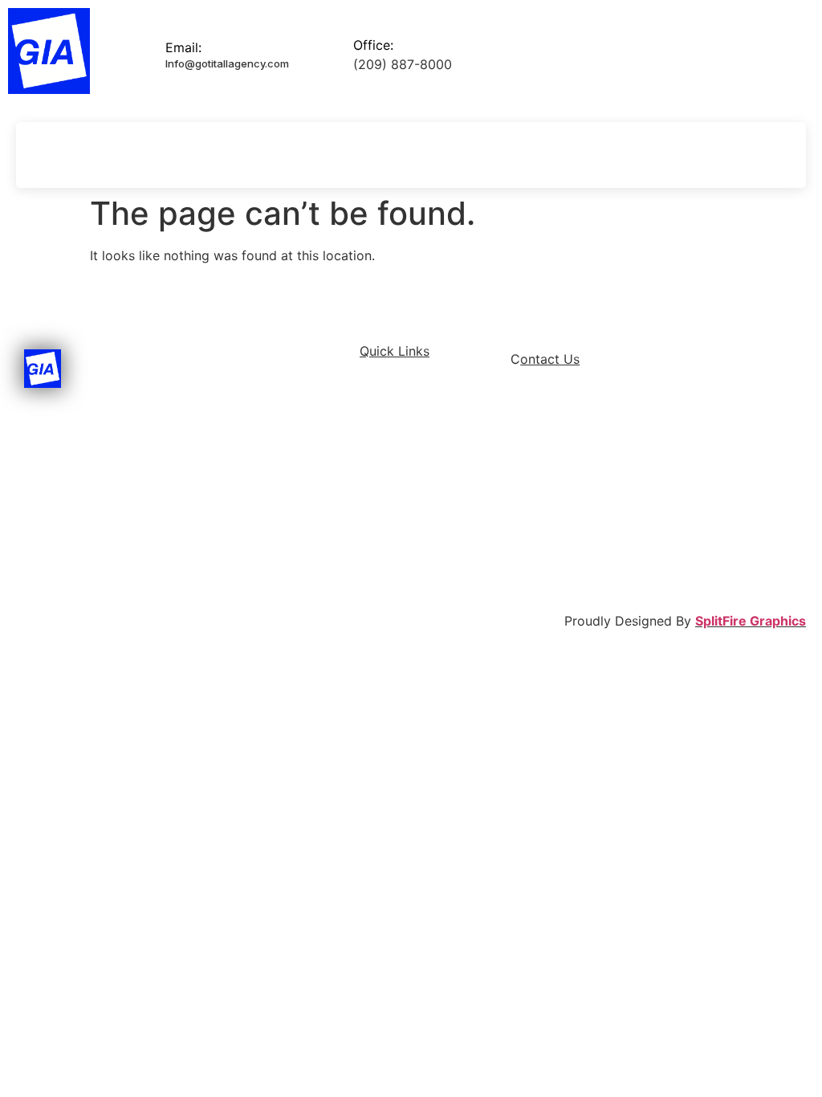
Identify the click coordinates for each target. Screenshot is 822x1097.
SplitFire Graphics (750, 621)
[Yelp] (786, 155)
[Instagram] (758, 155)
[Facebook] (702, 155)
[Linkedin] (730, 155)
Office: (373, 45)
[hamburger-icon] (44, 155)
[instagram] (627, 515)
